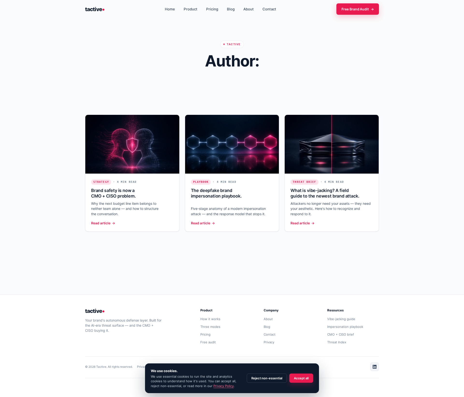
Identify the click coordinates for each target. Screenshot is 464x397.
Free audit (208, 342)
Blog (231, 9)
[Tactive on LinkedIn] (374, 366)
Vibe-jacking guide (341, 319)
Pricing (212, 9)
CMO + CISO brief (340, 334)
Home (170, 9)
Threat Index (336, 342)
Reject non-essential (266, 378)
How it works (210, 319)
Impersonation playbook (345, 327)
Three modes (210, 327)
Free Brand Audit (357, 9)
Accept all (301, 378)
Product (190, 9)
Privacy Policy (223, 386)
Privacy (269, 342)
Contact (269, 9)
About (248, 9)
